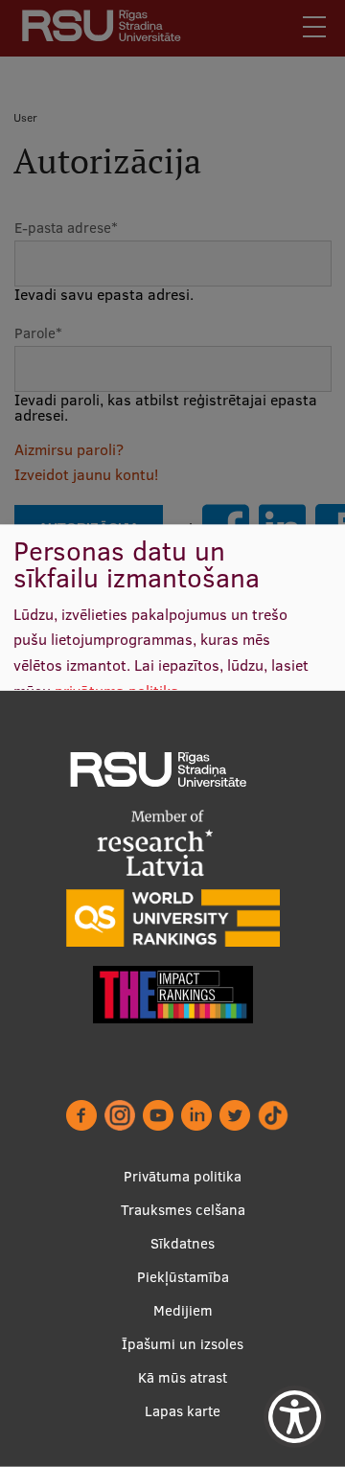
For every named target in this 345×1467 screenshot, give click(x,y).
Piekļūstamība (183, 1277)
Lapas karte (182, 1411)
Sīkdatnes (182, 1243)
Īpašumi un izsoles (182, 1344)
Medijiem (183, 1310)
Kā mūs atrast (182, 1377)
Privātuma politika (183, 1176)
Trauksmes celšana (183, 1210)
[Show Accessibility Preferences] (295, 1417)
